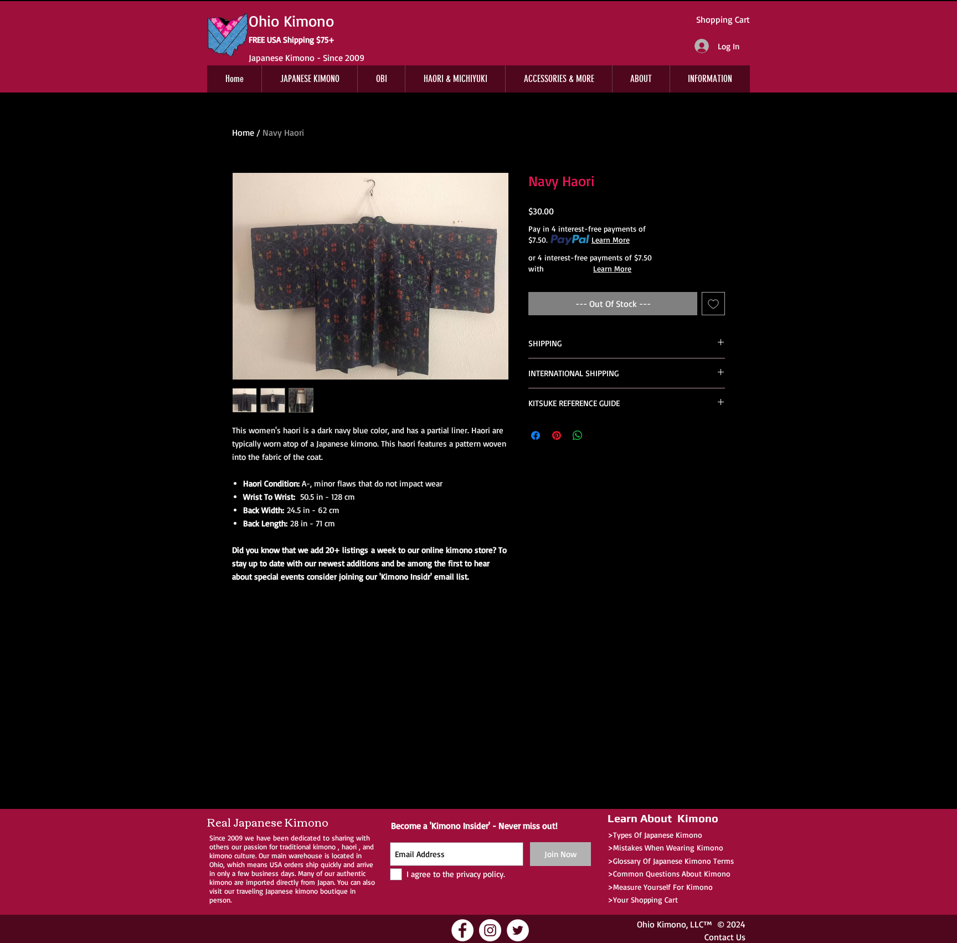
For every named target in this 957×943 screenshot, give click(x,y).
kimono (324, 846)
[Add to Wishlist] (713, 303)
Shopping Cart (723, 19)
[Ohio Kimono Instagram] (490, 930)
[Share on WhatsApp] (577, 435)
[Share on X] (598, 435)
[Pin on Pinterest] (556, 435)
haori (349, 846)
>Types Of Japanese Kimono (655, 834)
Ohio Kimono (661, 924)
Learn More (610, 239)
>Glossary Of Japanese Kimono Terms (671, 860)
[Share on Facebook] (535, 435)
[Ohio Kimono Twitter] (518, 930)
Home (243, 132)
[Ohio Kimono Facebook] (462, 930)
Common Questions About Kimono (671, 873)
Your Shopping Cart (645, 899)
